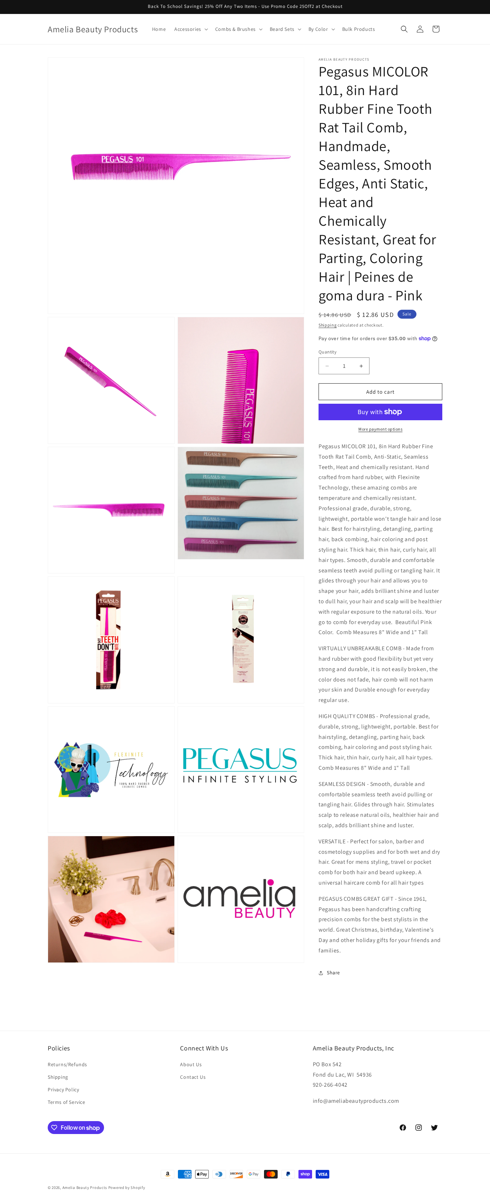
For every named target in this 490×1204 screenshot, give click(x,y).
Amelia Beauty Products (84, 1187)
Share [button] (333, 972)
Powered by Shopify (126, 1187)
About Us (191, 1064)
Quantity (327, 352)
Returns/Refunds (67, 1064)
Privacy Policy (63, 1089)
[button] (190, 29)
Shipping (328, 325)
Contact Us (193, 1077)
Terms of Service (66, 1102)
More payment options (380, 429)
